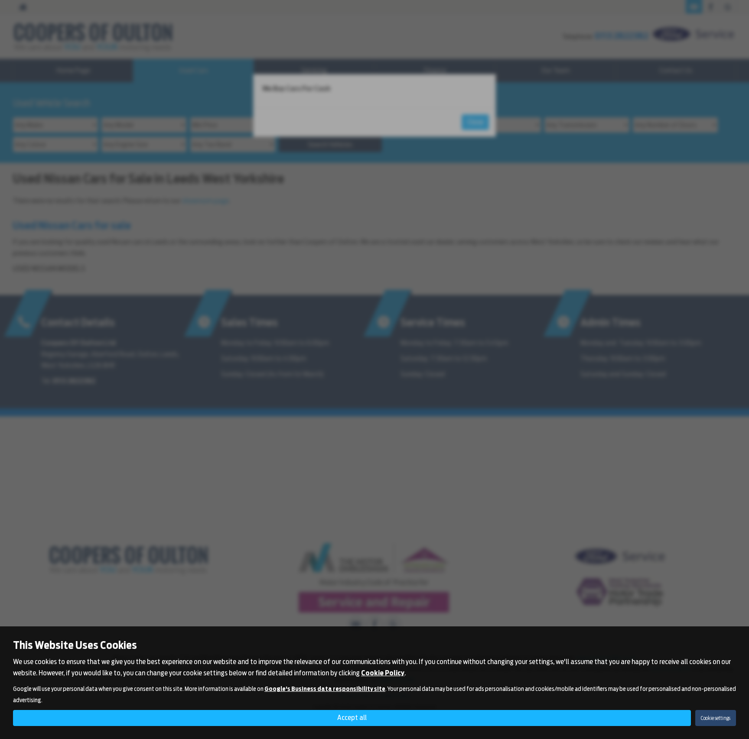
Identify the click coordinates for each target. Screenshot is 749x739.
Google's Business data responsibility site (324, 688)
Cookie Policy (382, 673)
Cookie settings (715, 718)
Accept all (352, 717)
